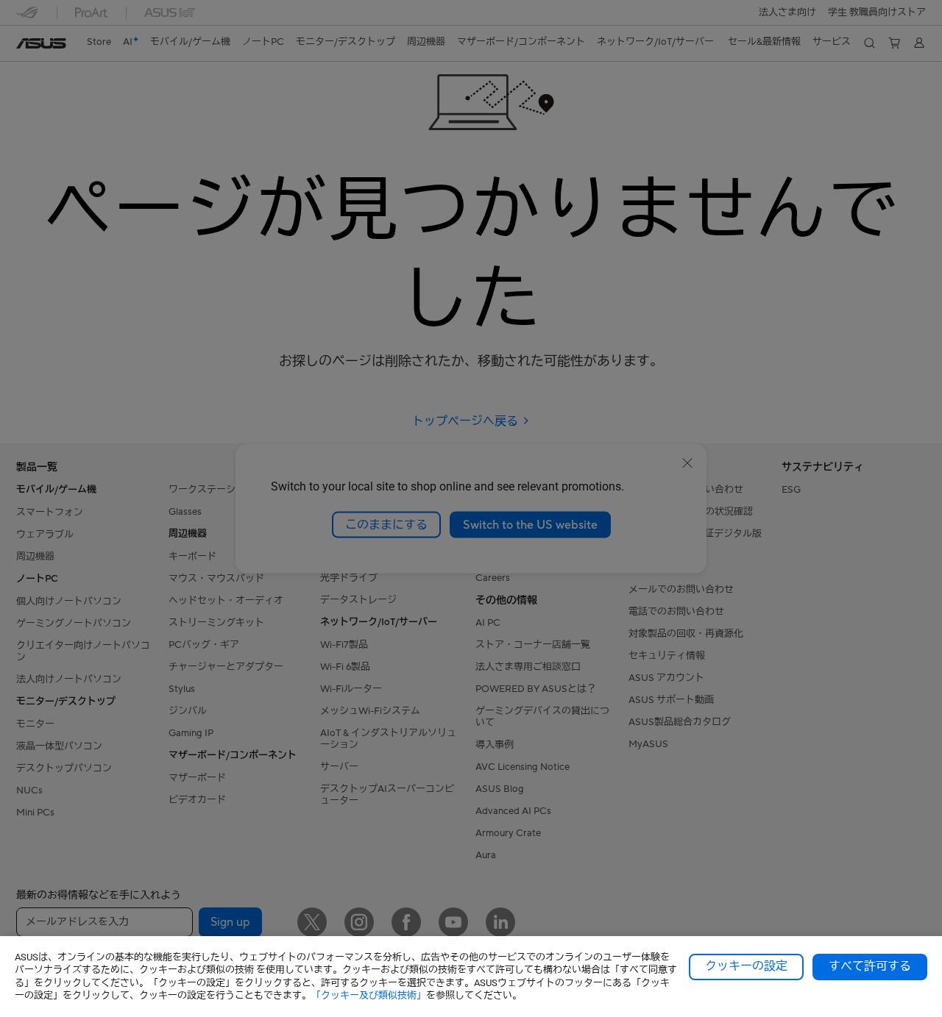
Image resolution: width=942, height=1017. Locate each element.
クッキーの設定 (746, 966)
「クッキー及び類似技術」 (368, 995)
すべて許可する (870, 966)
